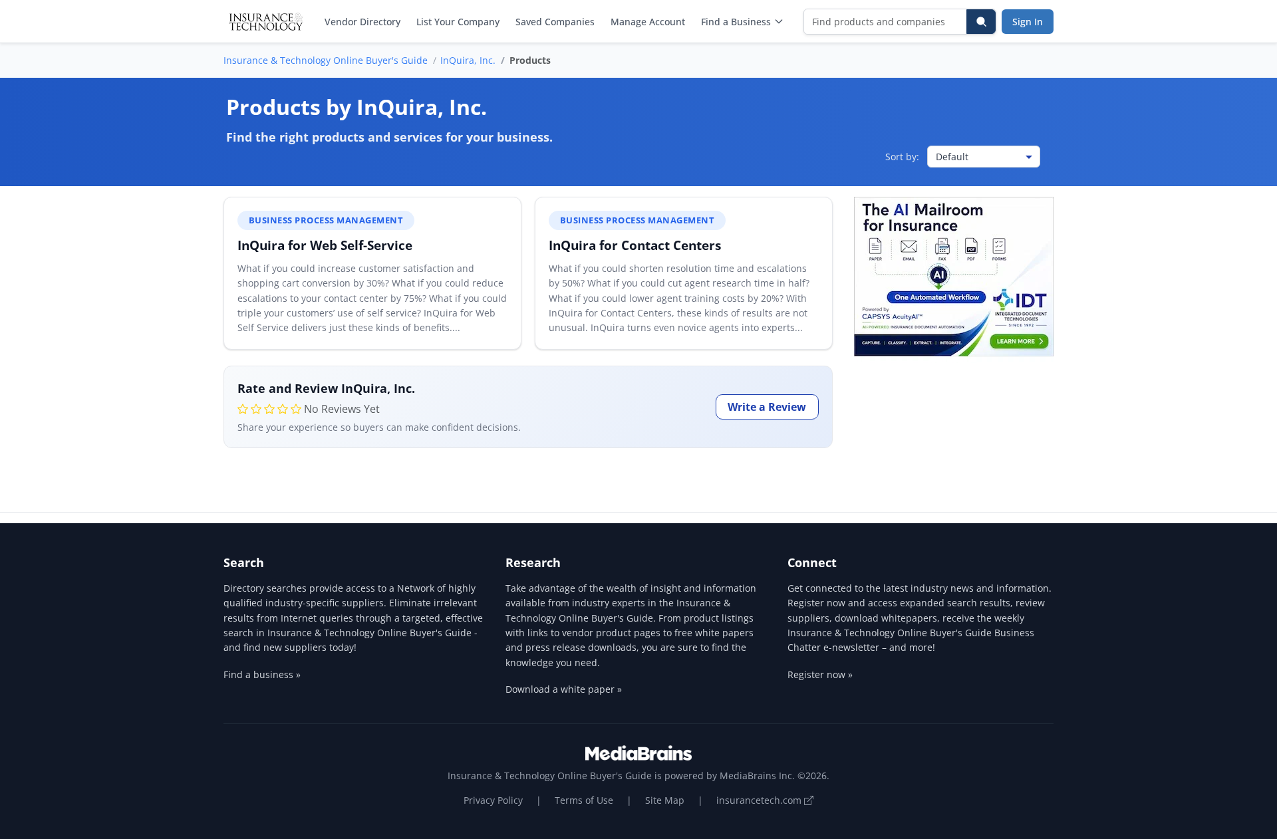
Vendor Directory (362, 21)
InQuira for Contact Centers (635, 245)
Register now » (820, 674)
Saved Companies (555, 21)
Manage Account (648, 21)
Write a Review (767, 407)
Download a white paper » (563, 689)
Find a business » (262, 674)
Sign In (1027, 21)
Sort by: (902, 156)
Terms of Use (584, 800)
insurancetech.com (760, 800)
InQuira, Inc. (468, 60)
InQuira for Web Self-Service (324, 245)
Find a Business (736, 21)
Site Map (664, 800)
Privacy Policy (493, 800)
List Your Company (457, 21)
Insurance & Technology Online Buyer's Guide (325, 60)
